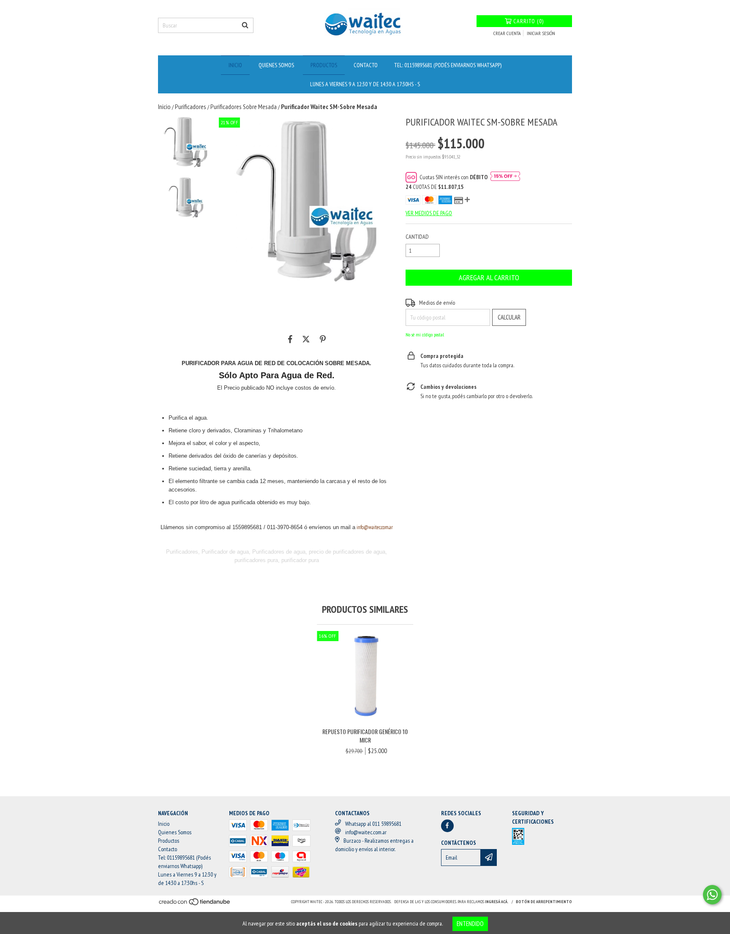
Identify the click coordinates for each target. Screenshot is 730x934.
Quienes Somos (276, 65)
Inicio (235, 65)
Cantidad (417, 236)
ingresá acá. (497, 901)
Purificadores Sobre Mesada (243, 106)
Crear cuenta (507, 33)
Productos (324, 65)
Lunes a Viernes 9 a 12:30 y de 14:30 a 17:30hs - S (365, 84)
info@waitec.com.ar (375, 527)
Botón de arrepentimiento (544, 901)
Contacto (366, 65)
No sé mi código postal (425, 334)
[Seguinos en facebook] (447, 825)
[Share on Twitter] (306, 339)
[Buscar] (245, 25)
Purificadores (190, 106)
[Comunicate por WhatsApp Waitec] (712, 894)
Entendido (470, 924)
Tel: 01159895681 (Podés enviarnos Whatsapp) (447, 65)
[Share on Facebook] (290, 339)
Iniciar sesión (541, 33)
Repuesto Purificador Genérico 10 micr (365, 735)
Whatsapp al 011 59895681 (373, 823)
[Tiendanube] (195, 904)
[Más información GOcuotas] (505, 177)
